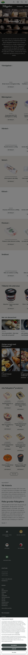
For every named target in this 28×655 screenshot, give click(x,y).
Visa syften (14, 652)
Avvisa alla (14, 648)
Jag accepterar (14, 645)
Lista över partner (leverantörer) (6, 641)
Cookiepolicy (17, 632)
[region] (14, 636)
